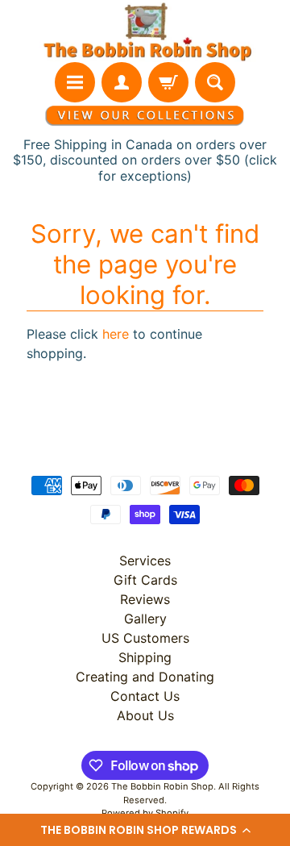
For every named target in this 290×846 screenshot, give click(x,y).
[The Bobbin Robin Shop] (145, 31)
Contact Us (145, 696)
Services (145, 560)
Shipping (145, 657)
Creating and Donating (145, 677)
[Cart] (168, 82)
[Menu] (75, 82)
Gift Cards (145, 580)
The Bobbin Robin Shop (162, 786)
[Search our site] (215, 82)
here (115, 334)
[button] (145, 830)
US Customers (145, 638)
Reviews (145, 599)
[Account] (122, 82)
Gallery (145, 619)
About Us (145, 715)
